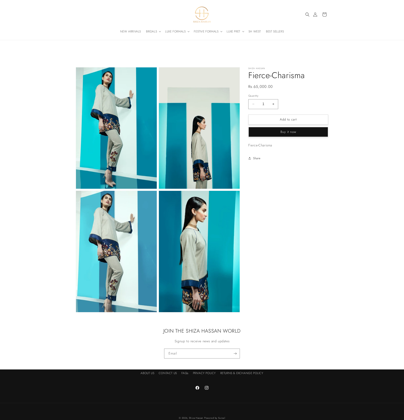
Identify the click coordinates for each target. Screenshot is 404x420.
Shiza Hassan (196, 418)
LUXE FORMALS (175, 31)
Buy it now (288, 132)
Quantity (253, 96)
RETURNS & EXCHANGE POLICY (241, 373)
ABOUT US (147, 373)
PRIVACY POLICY (204, 373)
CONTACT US (168, 373)
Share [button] (256, 158)
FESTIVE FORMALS (206, 31)
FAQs (185, 373)
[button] (307, 14)
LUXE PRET (233, 31)
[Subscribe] (235, 353)
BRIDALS (151, 31)
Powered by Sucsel (214, 418)
